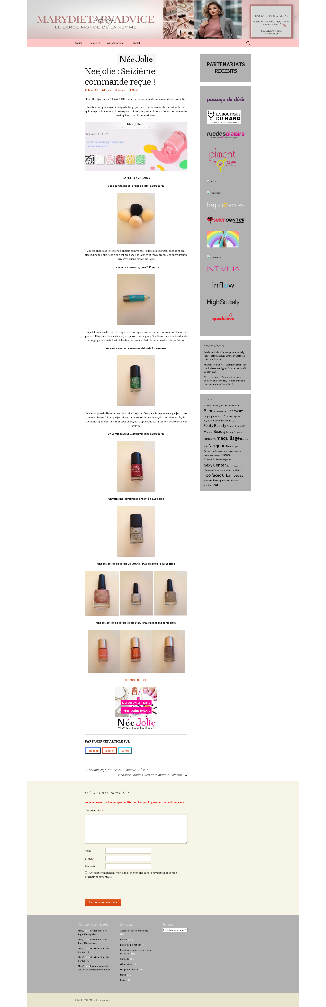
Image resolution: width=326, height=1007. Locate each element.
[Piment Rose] (222, 159)
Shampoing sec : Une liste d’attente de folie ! (116, 770)
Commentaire (94, 811)
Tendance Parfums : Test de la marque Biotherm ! (152, 775)
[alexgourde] (214, 256)
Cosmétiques (232, 416)
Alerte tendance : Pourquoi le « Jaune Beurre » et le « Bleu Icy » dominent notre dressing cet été (224, 381)
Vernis (206, 480)
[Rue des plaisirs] (225, 134)
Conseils (124, 958)
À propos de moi (115, 43)
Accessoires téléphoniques (134, 930)
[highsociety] (223, 302)
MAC (213, 439)
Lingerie (239, 432)
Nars (206, 446)
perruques (224, 451)
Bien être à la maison (130, 944)
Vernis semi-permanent (220, 480)
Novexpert (233, 446)
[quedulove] (223, 317)
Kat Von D (230, 432)
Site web (90, 866)
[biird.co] (223, 239)
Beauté (108, 89)
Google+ (109, 750)
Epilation (215, 420)
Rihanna (226, 454)
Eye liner (235, 421)
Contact (135, 43)
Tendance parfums (232, 470)
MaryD (135, 89)
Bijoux (209, 410)
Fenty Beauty (215, 425)
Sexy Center (215, 465)
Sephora (227, 459)
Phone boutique (235, 451)
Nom (88, 851)
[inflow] (223, 285)
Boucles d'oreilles (222, 412)
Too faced (213, 475)
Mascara (244, 439)
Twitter (124, 750)
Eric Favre (225, 420)
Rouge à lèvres (213, 459)
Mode (123, 974)
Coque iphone (211, 416)
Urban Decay (232, 475)
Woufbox (208, 485)
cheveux (236, 411)
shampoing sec (232, 466)
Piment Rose (208, 455)
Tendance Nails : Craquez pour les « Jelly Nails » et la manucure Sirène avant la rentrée (225, 356)
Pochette (217, 455)
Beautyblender (232, 405)
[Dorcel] (211, 181)
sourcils (220, 470)
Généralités (126, 964)
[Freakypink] (214, 192)
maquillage (228, 438)
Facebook (92, 750)
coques (220, 417)
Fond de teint (233, 426)
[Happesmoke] (225, 205)
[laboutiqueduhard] (224, 116)
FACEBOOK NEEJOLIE (136, 680)
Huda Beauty (215, 431)
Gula (242, 426)
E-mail (89, 859)
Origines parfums (212, 451)
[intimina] (223, 268)
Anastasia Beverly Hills (214, 405)
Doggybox (207, 421)
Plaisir (123, 979)
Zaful (217, 484)
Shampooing (210, 470)
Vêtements (235, 480)
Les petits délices (129, 969)
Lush (207, 439)
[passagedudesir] (225, 99)
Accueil (78, 43)
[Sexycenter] (225, 219)
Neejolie (122, 89)
